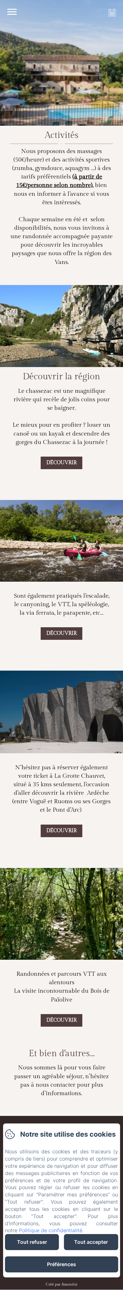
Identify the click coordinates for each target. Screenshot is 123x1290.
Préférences (61, 1264)
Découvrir (61, 463)
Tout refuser (32, 1242)
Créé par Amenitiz (61, 1284)
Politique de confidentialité (50, 1230)
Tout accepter (91, 1242)
